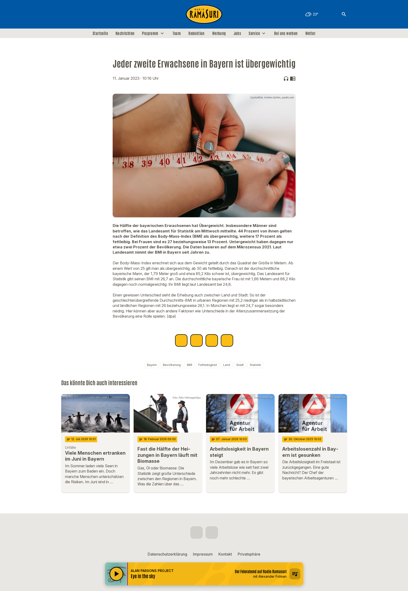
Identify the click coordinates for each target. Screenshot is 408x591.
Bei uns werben (286, 33)
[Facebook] (66, 14)
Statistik (255, 365)
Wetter (310, 33)
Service (254, 33)
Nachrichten (125, 33)
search (344, 14)
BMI (189, 365)
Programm (150, 33)
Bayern (152, 365)
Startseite (100, 33)
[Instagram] (75, 14)
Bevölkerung (172, 365)
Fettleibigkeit (207, 365)
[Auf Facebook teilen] (181, 340)
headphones (286, 78)
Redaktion (196, 33)
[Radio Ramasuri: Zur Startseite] (204, 14)
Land (226, 365)
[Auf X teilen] (196, 340)
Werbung (219, 33)
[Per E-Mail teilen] (227, 340)
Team (177, 33)
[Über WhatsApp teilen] (211, 340)
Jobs (237, 33)
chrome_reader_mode (293, 78)
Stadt (240, 365)
